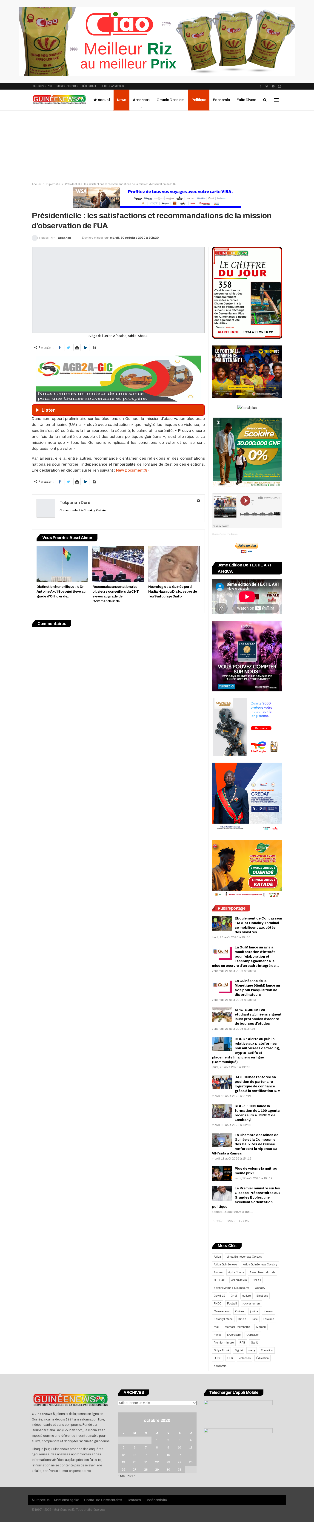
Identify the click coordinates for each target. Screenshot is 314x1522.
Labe (255, 1319)
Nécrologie (89, 86)
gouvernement (251, 1303)
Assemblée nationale (262, 1272)
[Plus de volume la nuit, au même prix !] (222, 1173)
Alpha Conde (236, 1272)
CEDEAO (220, 1280)
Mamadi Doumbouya (238, 1327)
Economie (221, 100)
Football (232, 1303)
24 (179, 1462)
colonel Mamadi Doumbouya (231, 1288)
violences (245, 1358)
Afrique (218, 1272)
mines (217, 1334)
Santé (254, 1342)
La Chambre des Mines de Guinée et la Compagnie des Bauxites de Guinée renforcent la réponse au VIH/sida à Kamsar (245, 1144)
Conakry (260, 1288)
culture (246, 1295)
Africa (217, 1256)
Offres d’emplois (67, 86)
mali (216, 1327)
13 (134, 1455)
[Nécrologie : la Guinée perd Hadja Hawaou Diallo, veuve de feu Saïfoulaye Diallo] (174, 564)
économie (220, 1366)
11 (190, 1447)
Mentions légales (67, 1500)
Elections (262, 1295)
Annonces (141, 100)
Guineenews (221, 1311)
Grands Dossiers (171, 100)
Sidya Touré (221, 1350)
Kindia (242, 1319)
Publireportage (42, 86)
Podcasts (232, 534)
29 (157, 1469)
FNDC (217, 1303)
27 (134, 1469)
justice (254, 1311)
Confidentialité (156, 1500)
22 (157, 1462)
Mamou (261, 1327)
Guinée (239, 1311)
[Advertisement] (157, 145)
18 (190, 1455)
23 (168, 1462)
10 (179, 1447)
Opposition (252, 1334)
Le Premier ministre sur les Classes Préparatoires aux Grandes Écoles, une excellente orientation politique (246, 1197)
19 (123, 1462)
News (121, 100)
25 (191, 1462)
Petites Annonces (112, 86)
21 (146, 1462)
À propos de (41, 1500)
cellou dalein (239, 1280)
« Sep (122, 1475)
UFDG (218, 1358)
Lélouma (268, 1319)
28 (146, 1469)
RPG (242, 1342)
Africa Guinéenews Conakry (260, 1264)
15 (157, 1455)
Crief (234, 1295)
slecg (251, 1350)
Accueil (103, 100)
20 (135, 1462)
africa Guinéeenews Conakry (244, 1256)
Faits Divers (246, 100)
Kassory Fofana (223, 1319)
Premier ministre (224, 1342)
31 (179, 1469)
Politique (198, 100)
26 (123, 1469)
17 (179, 1455)
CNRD (257, 1280)
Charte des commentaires (103, 1500)
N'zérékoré (234, 1334)
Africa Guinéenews (225, 1264)
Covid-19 (219, 1295)
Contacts (134, 1500)
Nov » (131, 1475)
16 (168, 1455)
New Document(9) (132, 470)
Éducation (262, 1358)
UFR (230, 1358)
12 (123, 1455)
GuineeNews (219, 534)
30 (168, 1469)
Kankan (268, 1311)
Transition (267, 1350)
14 (146, 1455)
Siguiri (239, 1350)
